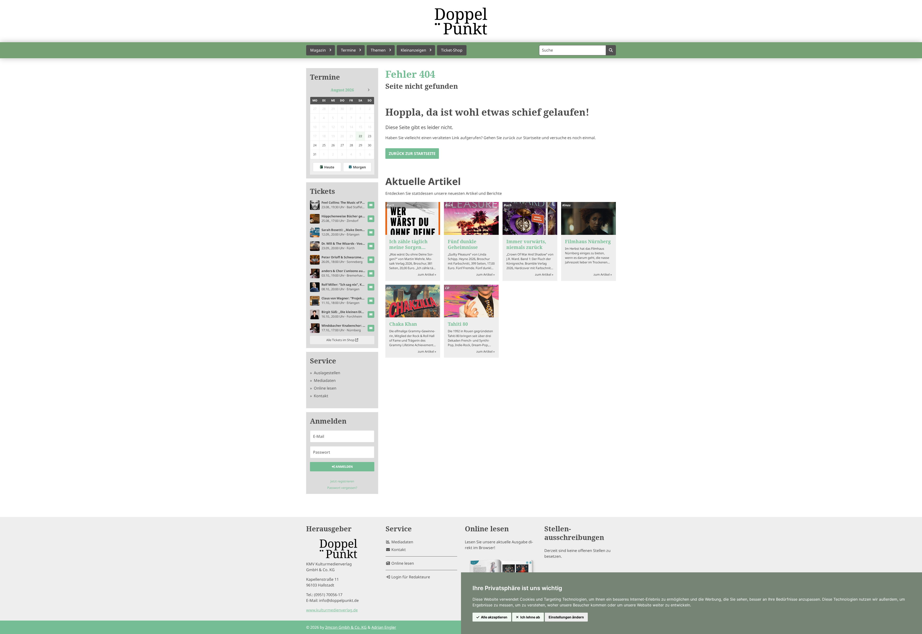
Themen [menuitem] (378, 50)
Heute (329, 167)
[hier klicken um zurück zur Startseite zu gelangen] (461, 21)
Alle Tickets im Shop (340, 340)
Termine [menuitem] (348, 50)
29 (360, 145)
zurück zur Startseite (412, 153)
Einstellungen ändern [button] (566, 617)
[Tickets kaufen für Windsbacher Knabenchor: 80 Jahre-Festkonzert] (371, 328)
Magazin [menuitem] (318, 50)
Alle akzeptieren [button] (494, 617)
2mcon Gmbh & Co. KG (346, 627)
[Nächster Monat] (368, 90)
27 (342, 145)
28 (351, 145)
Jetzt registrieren (342, 481)
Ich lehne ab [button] (530, 617)
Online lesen (324, 388)
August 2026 (342, 90)
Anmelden (344, 466)
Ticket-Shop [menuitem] (451, 50)
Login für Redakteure (410, 577)
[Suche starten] (611, 50)
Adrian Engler (383, 627)
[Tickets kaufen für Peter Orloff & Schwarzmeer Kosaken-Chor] (371, 259)
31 (314, 154)
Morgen (359, 167)
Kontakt (320, 395)
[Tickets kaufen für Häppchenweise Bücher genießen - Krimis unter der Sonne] (371, 218)
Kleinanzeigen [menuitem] (413, 50)
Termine (325, 77)
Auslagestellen (326, 372)
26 (333, 145)
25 (324, 145)
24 (314, 145)
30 (369, 145)
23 (369, 136)
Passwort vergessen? (342, 488)
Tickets (322, 191)
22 (360, 136)
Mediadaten (324, 380)
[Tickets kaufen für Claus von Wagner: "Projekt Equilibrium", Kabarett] (371, 300)
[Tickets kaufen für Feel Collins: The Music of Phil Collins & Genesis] (371, 205)
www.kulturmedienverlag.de (332, 610)
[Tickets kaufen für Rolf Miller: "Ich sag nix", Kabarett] (371, 287)
